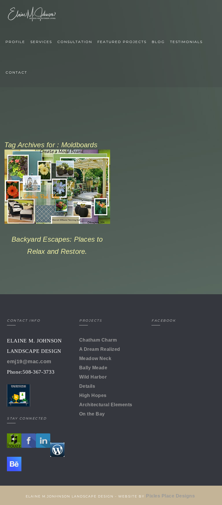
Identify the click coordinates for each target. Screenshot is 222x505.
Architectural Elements (105, 404)
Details (87, 386)
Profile (15, 42)
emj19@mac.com (29, 361)
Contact (16, 72)
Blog (158, 42)
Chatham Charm (98, 340)
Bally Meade (93, 367)
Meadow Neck (95, 358)
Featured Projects (122, 42)
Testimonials (186, 42)
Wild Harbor (93, 376)
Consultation (74, 42)
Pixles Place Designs (171, 495)
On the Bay (92, 413)
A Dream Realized (99, 349)
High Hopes (93, 395)
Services (41, 42)
